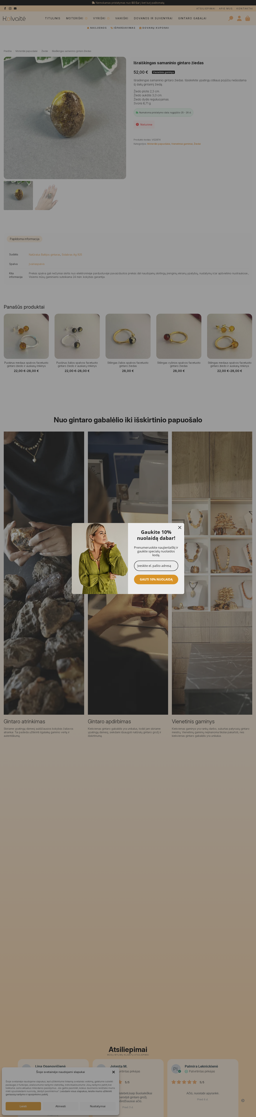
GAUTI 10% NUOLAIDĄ (156, 579)
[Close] (179, 527)
